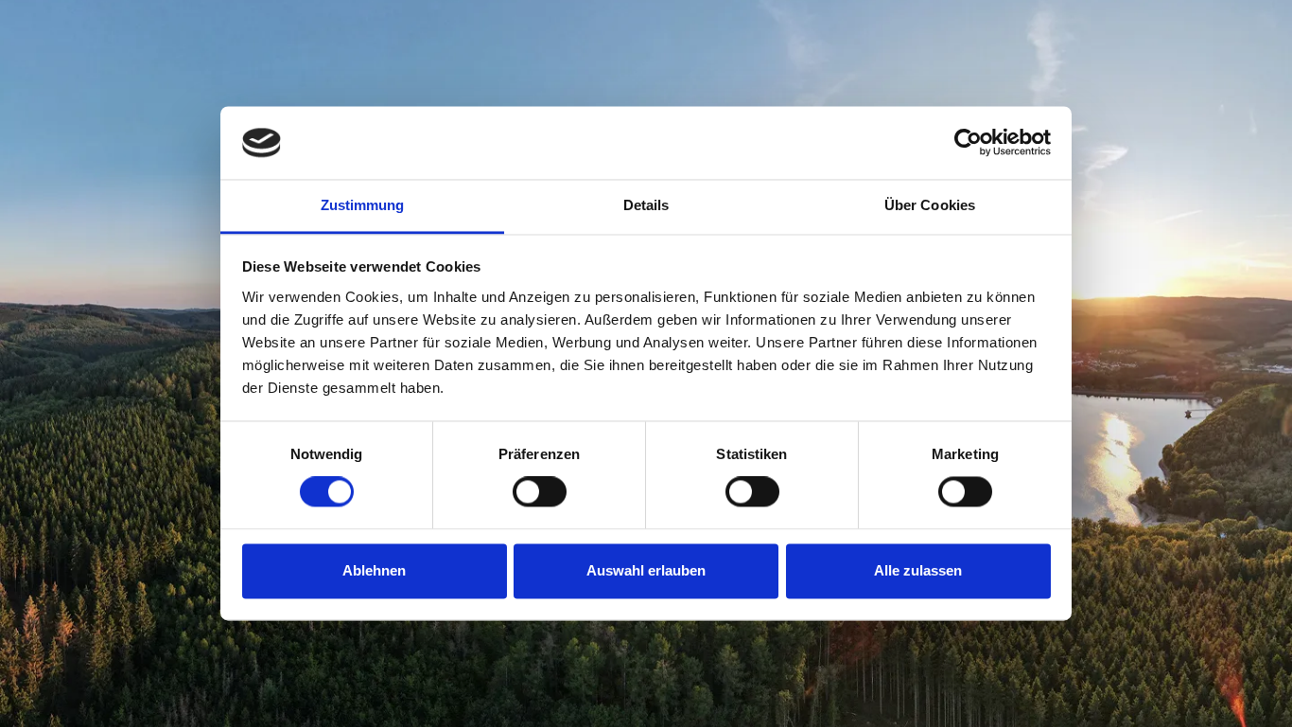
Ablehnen (374, 570)
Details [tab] (646, 205)
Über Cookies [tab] (929, 205)
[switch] (540, 492)
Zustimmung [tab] (363, 205)
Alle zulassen (918, 570)
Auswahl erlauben (646, 570)
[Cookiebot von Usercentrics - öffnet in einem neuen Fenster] (968, 143)
